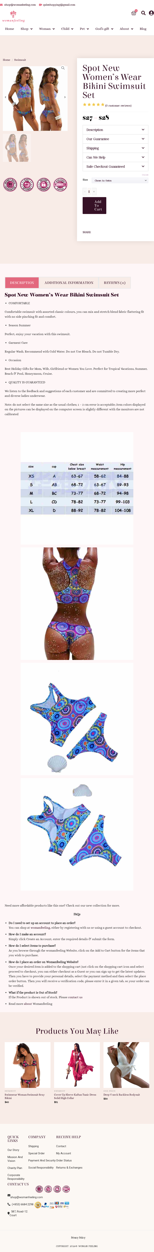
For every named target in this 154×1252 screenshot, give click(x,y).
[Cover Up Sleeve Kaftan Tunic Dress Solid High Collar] (77, 1063)
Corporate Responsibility (16, 1177)
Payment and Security (42, 1160)
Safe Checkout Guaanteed (106, 166)
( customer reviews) (118, 105)
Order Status (64, 1160)
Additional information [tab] (69, 283)
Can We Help (96, 157)
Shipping (93, 148)
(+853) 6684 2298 (21, 1204)
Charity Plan (15, 1168)
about (28, 1004)
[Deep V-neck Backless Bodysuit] (126, 1063)
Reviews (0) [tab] (114, 283)
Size (85, 179)
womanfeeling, (41, 927)
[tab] (115, 129)
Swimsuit (20, 60)
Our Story (13, 1150)
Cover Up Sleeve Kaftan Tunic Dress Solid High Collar (75, 1096)
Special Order (36, 1153)
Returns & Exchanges (69, 1167)
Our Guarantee (98, 139)
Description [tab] (22, 283)
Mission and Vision (15, 1159)
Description (95, 130)
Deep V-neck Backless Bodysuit (121, 1094)
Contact (61, 1146)
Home (6, 60)
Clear (145, 175)
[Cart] (134, 13)
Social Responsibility (41, 1167)
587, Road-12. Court (19, 1213)
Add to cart (98, 205)
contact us (75, 997)
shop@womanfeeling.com (22, 1195)
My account (63, 1153)
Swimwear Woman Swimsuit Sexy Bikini (25, 1096)
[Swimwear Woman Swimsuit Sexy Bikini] (28, 1063)
